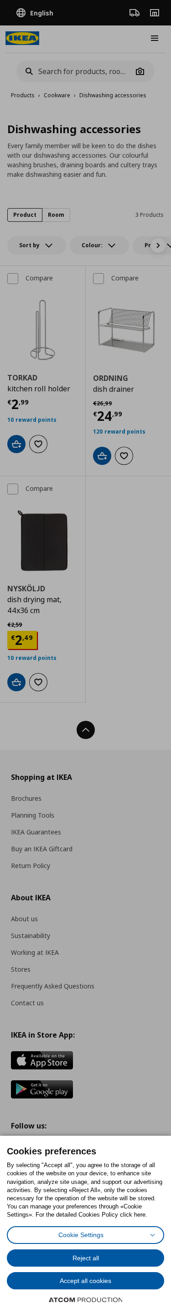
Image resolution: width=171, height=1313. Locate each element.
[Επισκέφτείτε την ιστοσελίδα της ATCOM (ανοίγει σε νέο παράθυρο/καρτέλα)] (86, 1300)
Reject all (86, 1258)
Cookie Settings (81, 1234)
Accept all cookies (85, 1280)
